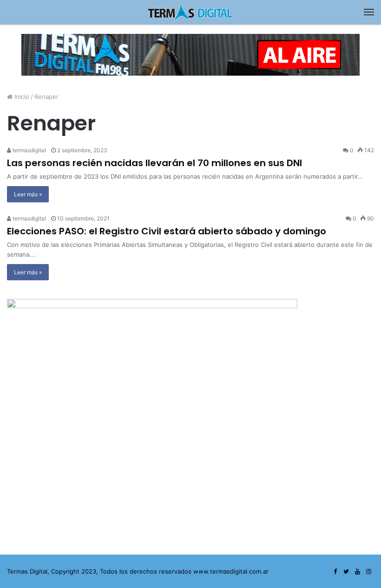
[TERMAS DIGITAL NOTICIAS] (190, 12)
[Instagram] (368, 571)
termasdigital (28, 150)
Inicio (21, 96)
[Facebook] (335, 571)
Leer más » (28, 194)
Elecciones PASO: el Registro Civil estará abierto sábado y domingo (166, 231)
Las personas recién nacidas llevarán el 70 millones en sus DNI (154, 162)
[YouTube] (357, 571)
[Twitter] (346, 571)
